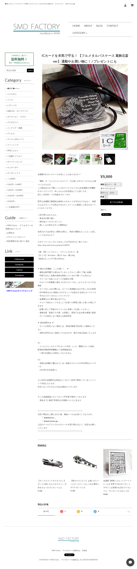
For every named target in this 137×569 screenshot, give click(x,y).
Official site (19, 259)
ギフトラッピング (107, 188)
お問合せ (10, 233)
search (30, 70)
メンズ (10, 100)
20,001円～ (11, 201)
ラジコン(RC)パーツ (15, 139)
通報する (103, 210)
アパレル (11, 134)
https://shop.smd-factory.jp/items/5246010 (54, 245)
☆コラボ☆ (12, 94)
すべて (46, 511)
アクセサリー (12, 122)
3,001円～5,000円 (14, 184)
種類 (102, 184)
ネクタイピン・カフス (16, 117)
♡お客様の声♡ (13, 207)
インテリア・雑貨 (14, 128)
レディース (12, 105)
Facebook (19, 264)
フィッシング (12, 145)
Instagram (19, 275)
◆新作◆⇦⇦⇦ (13, 89)
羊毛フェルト (12, 151)
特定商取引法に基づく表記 (18, 241)
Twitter (19, 270)
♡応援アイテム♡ (14, 156)
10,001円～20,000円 (15, 196)
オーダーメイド (13, 173)
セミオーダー (12, 167)
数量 (102, 197)
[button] (80, 33)
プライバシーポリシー (16, 237)
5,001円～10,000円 (14, 190)
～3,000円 (11, 179)
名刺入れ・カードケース (17, 111)
